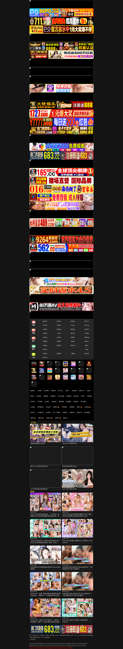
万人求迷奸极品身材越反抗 (39, 489)
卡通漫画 (45, 345)
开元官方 (32, 412)
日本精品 (59, 325)
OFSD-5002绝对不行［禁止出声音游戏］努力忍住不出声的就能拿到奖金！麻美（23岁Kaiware (44, 542)
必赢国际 (46, 396)
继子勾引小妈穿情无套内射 (39, 466)
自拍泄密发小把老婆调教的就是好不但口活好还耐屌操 (45, 568)
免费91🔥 (33, 418)
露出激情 (59, 345)
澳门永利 (60, 390)
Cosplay (73, 325)
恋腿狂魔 (87, 337)
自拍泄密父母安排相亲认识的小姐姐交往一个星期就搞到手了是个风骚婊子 (77, 568)
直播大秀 (79, 412)
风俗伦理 (87, 353)
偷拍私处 (54, 401)
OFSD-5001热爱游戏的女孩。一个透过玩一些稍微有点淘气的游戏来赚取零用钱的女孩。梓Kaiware (44, 516)
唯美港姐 (73, 329)
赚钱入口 (65, 418)
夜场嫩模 (68, 401)
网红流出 (73, 333)
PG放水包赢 (61, 396)
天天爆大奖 (41, 412)
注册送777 (81, 390)
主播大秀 (32, 401)
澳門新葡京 (41, 407)
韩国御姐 (59, 329)
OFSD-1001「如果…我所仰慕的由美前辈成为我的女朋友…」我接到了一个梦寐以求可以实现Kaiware (45, 595)
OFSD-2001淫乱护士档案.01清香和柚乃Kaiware (75, 621)
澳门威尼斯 (87, 412)
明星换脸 (59, 341)
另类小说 (45, 357)
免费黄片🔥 (58, 418)
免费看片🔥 (56, 407)
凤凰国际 (53, 396)
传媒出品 (45, 349)
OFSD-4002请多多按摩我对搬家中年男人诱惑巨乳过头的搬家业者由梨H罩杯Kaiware (76, 515)
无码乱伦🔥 (87, 407)
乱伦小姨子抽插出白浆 (69, 489)
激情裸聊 (72, 407)
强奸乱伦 (59, 321)
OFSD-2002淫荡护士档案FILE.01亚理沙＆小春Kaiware (77, 541)
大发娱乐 (32, 407)
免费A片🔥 (41, 418)
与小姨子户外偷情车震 (69, 443)
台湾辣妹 (45, 329)
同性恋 (86, 349)
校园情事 (59, 353)
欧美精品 (73, 321)
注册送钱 (74, 390)
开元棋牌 (46, 390)
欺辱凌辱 (45, 333)
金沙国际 (48, 412)
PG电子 (67, 390)
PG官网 (40, 390)
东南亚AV (86, 329)
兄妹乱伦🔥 (49, 418)
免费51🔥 (79, 407)
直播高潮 (69, 396)
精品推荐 (45, 321)
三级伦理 (45, 325)
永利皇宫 (48, 407)
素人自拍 (87, 325)
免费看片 (65, 412)
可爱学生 (73, 337)
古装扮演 (45, 337)
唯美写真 (73, 345)
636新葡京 (64, 407)
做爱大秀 (72, 412)
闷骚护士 (87, 341)
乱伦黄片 (47, 401)
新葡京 (32, 396)
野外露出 (87, 333)
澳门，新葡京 (56, 412)
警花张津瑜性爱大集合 (69, 466)
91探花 (59, 333)
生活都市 (45, 353)
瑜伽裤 (72, 341)
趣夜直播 (61, 401)
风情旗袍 (45, 341)
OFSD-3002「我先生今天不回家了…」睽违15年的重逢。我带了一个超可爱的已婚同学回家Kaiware (44, 622)
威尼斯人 (32, 390)
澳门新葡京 (83, 401)
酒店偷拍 (89, 396)
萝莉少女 (87, 321)
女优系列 (59, 337)
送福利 (88, 390)
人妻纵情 (73, 353)
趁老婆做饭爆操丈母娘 (37, 443)
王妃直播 (40, 401)
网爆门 (86, 345)
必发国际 (75, 401)
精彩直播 (76, 396)
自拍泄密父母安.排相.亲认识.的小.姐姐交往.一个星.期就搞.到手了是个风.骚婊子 (77, 594)
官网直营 (53, 390)
